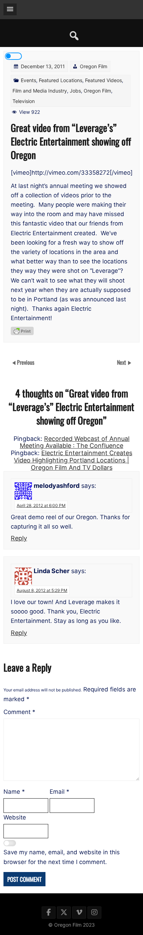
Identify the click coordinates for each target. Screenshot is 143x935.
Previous (25, 362)
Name (14, 791)
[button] (10, 9)
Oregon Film (93, 66)
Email (59, 791)
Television (23, 101)
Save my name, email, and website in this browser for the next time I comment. (61, 857)
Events (28, 80)
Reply (19, 538)
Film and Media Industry (39, 91)
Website (14, 817)
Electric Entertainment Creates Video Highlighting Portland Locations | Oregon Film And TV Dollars (73, 460)
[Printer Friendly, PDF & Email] (22, 331)
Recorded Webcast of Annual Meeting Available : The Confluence (74, 442)
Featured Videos (103, 80)
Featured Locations (60, 80)
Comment (19, 711)
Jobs (75, 91)
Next (122, 362)
